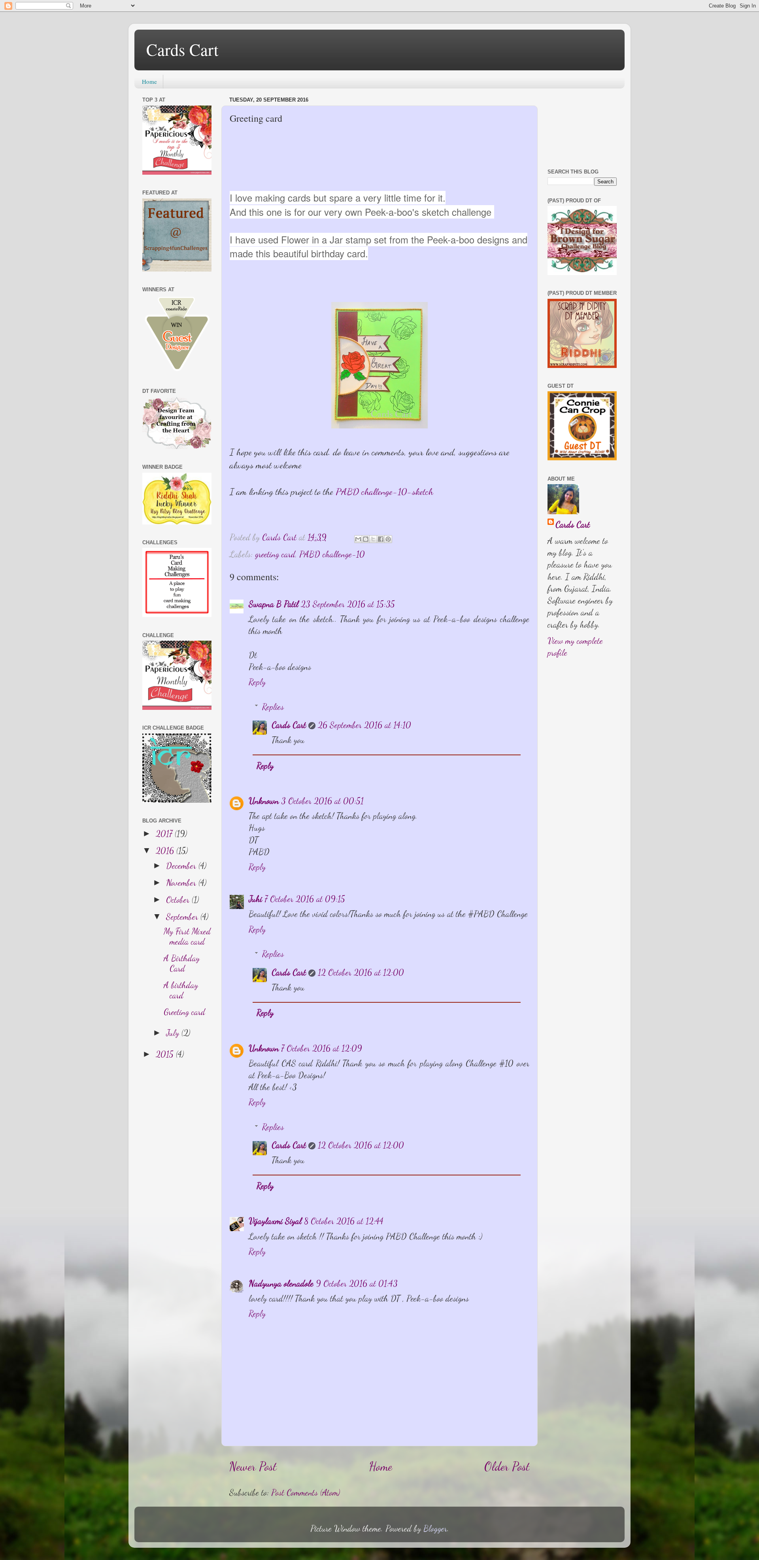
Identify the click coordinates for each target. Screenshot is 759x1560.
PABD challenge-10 (332, 554)
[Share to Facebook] (381, 539)
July (173, 1033)
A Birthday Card (182, 963)
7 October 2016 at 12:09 (321, 1048)
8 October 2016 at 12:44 (343, 1221)
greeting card (275, 554)
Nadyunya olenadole (281, 1283)
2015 (166, 1054)
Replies (273, 707)
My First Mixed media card (187, 936)
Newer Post (253, 1466)
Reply (257, 682)
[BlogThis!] (366, 539)
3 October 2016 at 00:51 (322, 801)
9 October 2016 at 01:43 (357, 1283)
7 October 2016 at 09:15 (304, 899)
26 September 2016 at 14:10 (364, 725)
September (183, 916)
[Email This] (358, 539)
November (182, 882)
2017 (165, 833)
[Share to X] (373, 539)
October (179, 899)
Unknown (264, 801)
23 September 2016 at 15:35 (348, 604)
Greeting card (184, 1012)
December (182, 865)
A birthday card (181, 990)
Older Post (507, 1466)
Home (149, 81)
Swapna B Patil (273, 604)
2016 (166, 850)
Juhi (255, 899)
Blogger (435, 1528)
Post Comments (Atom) (305, 1492)
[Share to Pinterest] (388, 539)
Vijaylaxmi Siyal (275, 1221)
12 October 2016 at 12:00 (361, 972)
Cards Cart (182, 49)
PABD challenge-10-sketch (384, 491)
